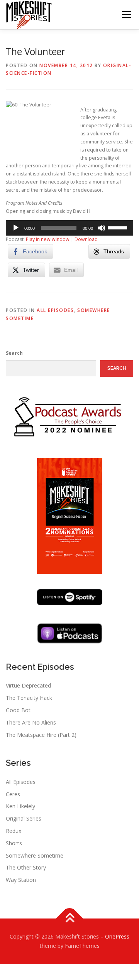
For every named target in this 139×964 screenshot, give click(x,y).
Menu (126, 14)
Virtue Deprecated (28, 685)
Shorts (14, 843)
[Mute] (101, 228)
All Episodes (55, 310)
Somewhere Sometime (34, 855)
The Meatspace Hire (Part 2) (41, 734)
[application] (69, 228)
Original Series (23, 818)
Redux (13, 830)
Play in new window (48, 239)
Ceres (13, 794)
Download (86, 239)
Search (14, 353)
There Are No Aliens (31, 722)
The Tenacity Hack (29, 697)
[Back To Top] (69, 918)
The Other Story (26, 867)
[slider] (118, 227)
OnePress (117, 936)
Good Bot (18, 710)
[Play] (16, 228)
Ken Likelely (20, 806)
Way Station (21, 879)
